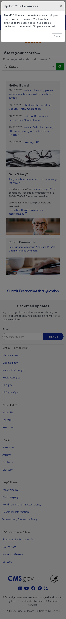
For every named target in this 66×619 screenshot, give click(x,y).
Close (57, 36)
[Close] (60, 6)
